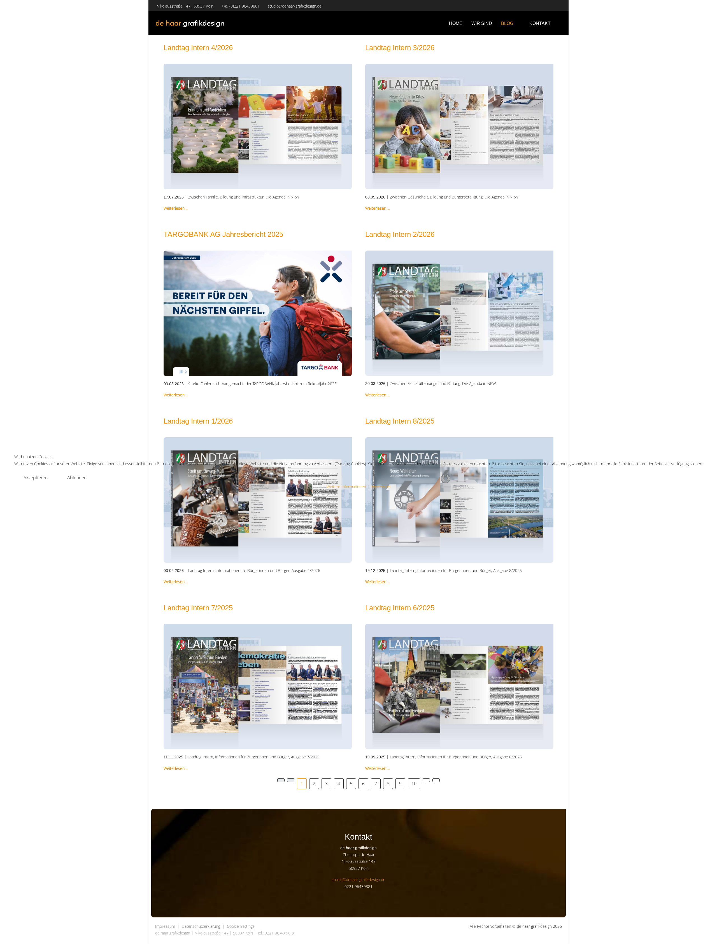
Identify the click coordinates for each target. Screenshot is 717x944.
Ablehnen (77, 478)
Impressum (380, 486)
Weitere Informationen (346, 486)
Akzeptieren (36, 478)
